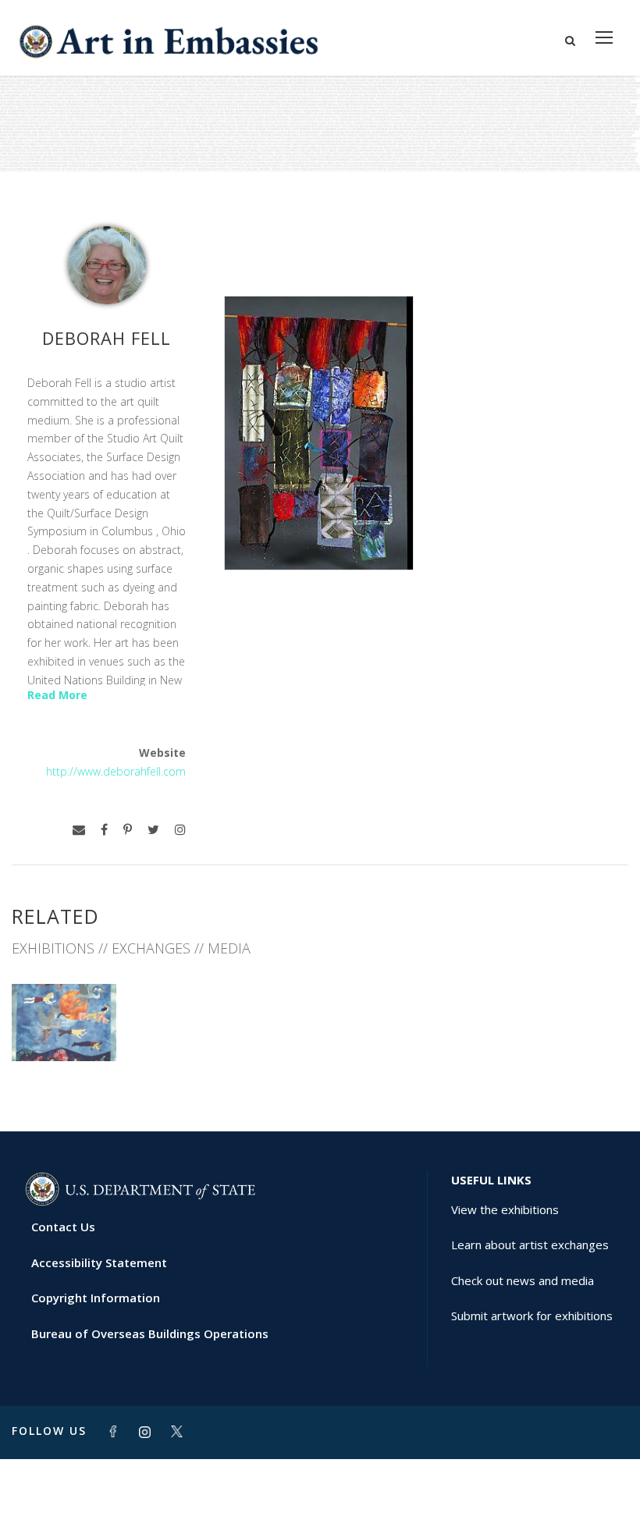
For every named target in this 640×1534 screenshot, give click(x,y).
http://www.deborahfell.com (116, 771)
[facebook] (104, 829)
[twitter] (153, 829)
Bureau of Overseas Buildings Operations (149, 1333)
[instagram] (180, 829)
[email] (79, 829)
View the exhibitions (505, 1209)
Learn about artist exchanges (530, 1244)
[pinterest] (127, 829)
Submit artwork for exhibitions (532, 1315)
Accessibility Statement (99, 1262)
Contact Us (63, 1226)
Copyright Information (95, 1297)
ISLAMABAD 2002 (64, 1027)
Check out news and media (522, 1280)
